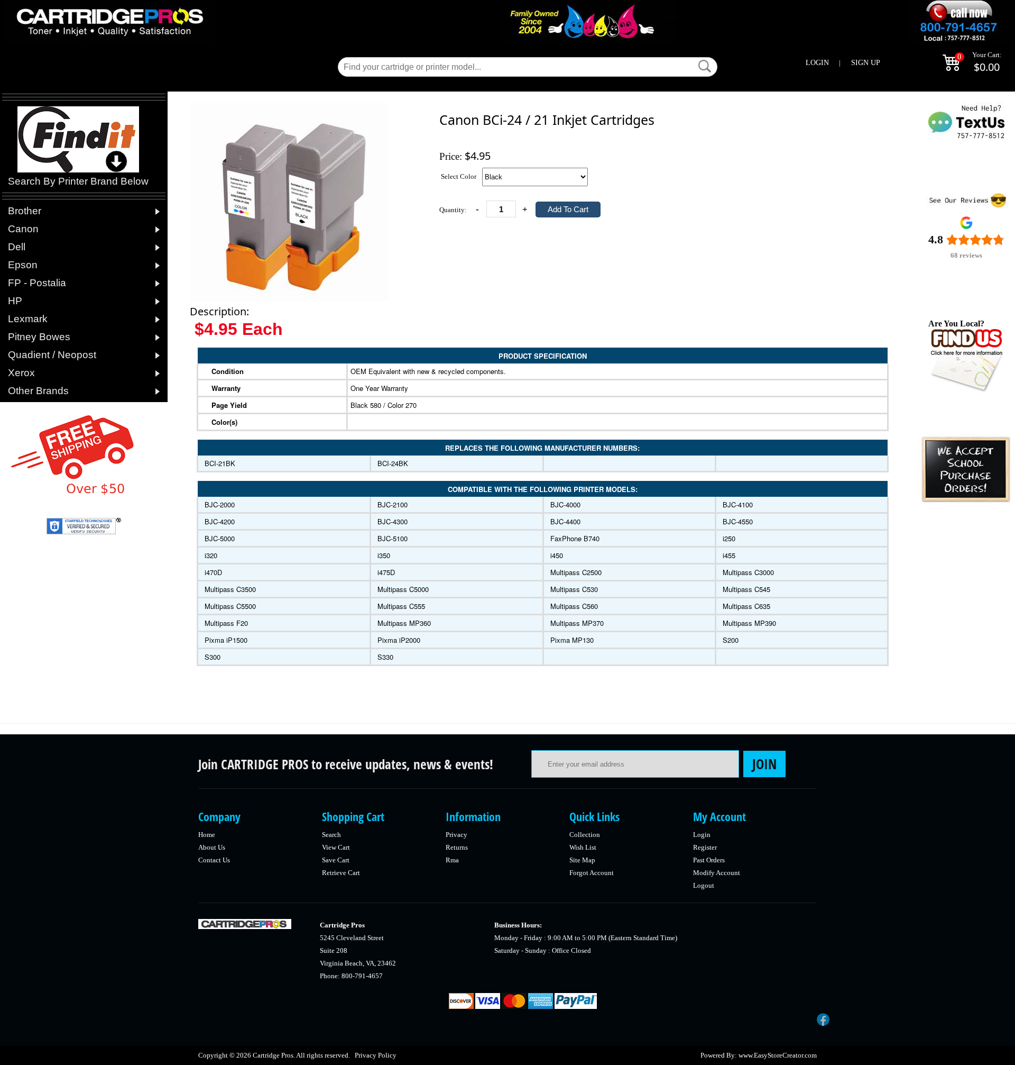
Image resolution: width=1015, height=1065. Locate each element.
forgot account (591, 873)
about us (211, 847)
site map (582, 860)
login (701, 835)
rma (452, 860)
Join (764, 763)
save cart (335, 860)
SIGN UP (865, 63)
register (705, 847)
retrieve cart (341, 873)
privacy (456, 835)
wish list (582, 847)
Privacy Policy (375, 1055)
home (206, 835)
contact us (214, 860)
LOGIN (817, 63)
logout (703, 885)
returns (457, 847)
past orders (709, 860)
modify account (716, 873)
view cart (336, 847)
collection (584, 835)
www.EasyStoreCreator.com (778, 1055)
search (331, 835)
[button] (705, 66)
